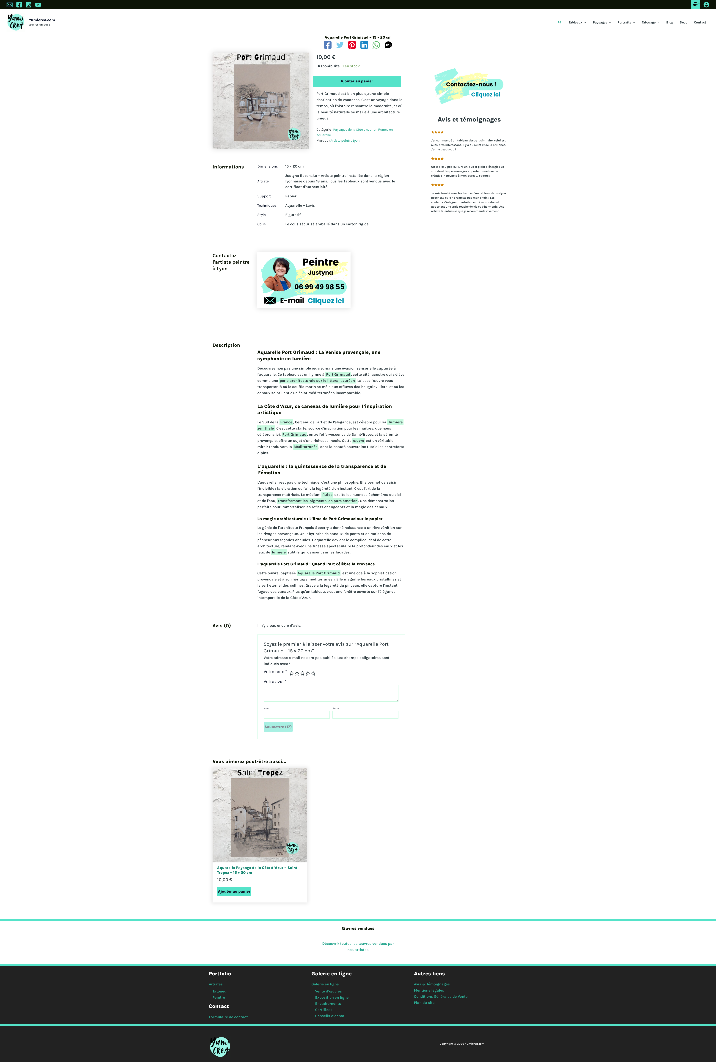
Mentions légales (429, 990)
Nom (266, 708)
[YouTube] (38, 5)
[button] (560, 22)
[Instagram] (29, 5)
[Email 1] (10, 5)
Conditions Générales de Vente (441, 996)
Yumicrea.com (42, 20)
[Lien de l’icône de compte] (706, 4)
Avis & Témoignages (432, 984)
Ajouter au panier (357, 81)
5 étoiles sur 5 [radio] (313, 673)
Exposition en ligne (332, 997)
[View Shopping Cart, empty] (695, 4)
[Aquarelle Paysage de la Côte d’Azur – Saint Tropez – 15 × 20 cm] (260, 815)
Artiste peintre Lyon (345, 140)
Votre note (275, 672)
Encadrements (328, 1003)
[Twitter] (340, 45)
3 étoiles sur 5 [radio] (302, 673)
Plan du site (424, 1003)
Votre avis (275, 681)
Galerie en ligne (325, 984)
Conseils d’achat (330, 1016)
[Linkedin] (364, 45)
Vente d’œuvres (328, 991)
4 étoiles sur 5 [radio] (308, 673)
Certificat (323, 1010)
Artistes (216, 984)
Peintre (219, 997)
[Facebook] (19, 5)
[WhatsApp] (376, 45)
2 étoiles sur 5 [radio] (297, 673)
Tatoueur (220, 991)
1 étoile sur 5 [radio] (291, 673)
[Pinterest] (352, 45)
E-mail (336, 708)
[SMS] (388, 45)
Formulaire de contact (228, 1017)
